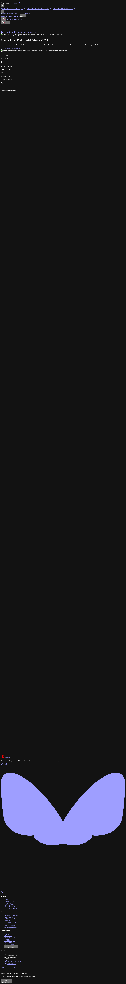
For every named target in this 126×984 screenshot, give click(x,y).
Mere (21, 16)
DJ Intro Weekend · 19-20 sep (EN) (12, 9)
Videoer (10, 16)
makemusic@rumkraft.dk (14, 961)
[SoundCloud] (6, 765)
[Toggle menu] (8, 22)
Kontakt (6, 939)
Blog (14, 16)
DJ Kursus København (11, 922)
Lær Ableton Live (9, 917)
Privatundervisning (9, 906)
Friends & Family (9, 937)
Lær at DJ (7, 920)
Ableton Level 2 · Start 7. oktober (63, 9)
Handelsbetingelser (9, 941)
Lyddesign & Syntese (10, 905)
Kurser (6, 16)
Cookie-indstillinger (12, 947)
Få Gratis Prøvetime (16, 19)
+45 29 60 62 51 (11, 964)
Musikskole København (11, 915)
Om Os (17, 16)
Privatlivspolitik (9, 942)
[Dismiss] (2, 5)
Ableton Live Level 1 (10, 900)
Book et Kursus (9, 944)
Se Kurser (4, 48)
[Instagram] (2, 765)
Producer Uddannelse (10, 927)
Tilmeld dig (15, 3)
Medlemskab (8, 936)
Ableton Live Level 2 (10, 901)
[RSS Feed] (2, 892)
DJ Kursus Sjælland (10, 924)
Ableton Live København (11, 919)
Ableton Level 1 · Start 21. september (38, 9)
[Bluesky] (63, 890)
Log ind (8, 19)
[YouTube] (4, 765)
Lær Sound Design (9, 925)
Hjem (2, 16)
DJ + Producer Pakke (10, 908)
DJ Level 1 (7, 903)
